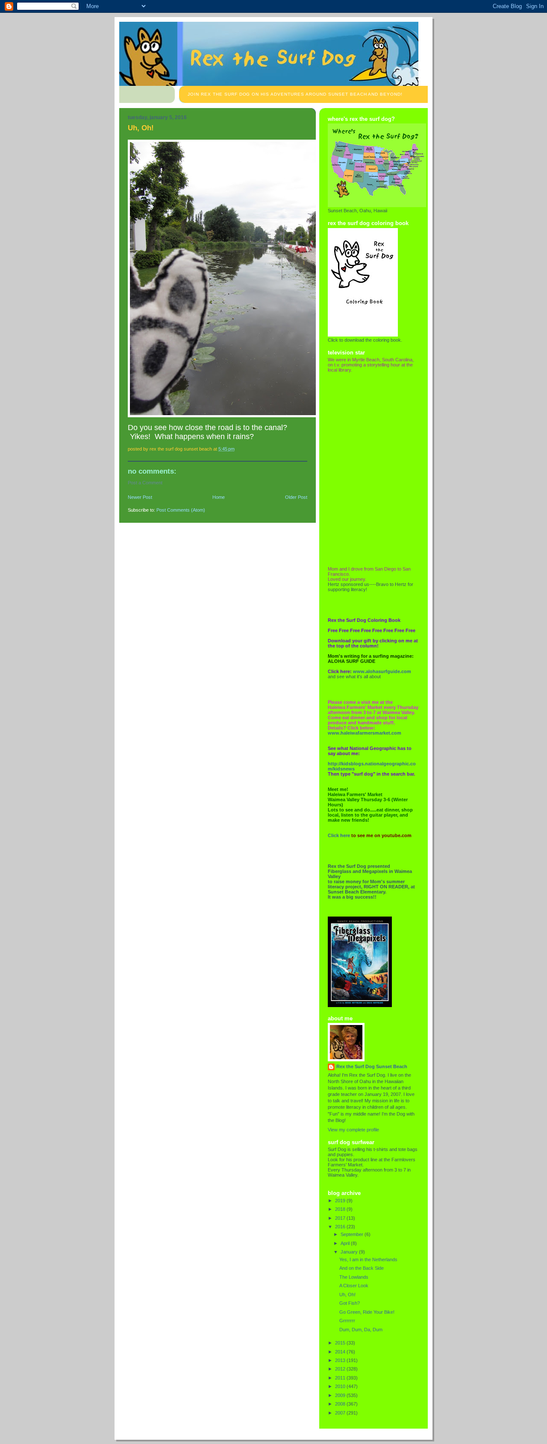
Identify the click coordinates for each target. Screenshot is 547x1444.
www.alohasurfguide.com (382, 671)
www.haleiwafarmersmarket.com (364, 732)
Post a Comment (145, 482)
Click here (339, 835)
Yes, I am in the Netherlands (368, 1259)
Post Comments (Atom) (180, 510)
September (353, 1234)
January (350, 1251)
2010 (341, 1386)
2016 (341, 1226)
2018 (341, 1209)
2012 (341, 1368)
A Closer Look (353, 1285)
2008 (341, 1403)
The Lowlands (353, 1277)
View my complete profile (353, 1129)
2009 (341, 1395)
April (346, 1243)
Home (218, 497)
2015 (341, 1342)
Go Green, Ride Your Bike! (366, 1312)
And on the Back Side (361, 1268)
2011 (341, 1377)
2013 (341, 1360)
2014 (341, 1351)
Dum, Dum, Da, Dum (360, 1329)
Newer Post (140, 497)
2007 (341, 1412)
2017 (341, 1218)
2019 (341, 1200)
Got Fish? (349, 1303)
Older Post (296, 497)
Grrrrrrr (347, 1320)
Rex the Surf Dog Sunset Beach (371, 1066)
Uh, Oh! (347, 1294)
